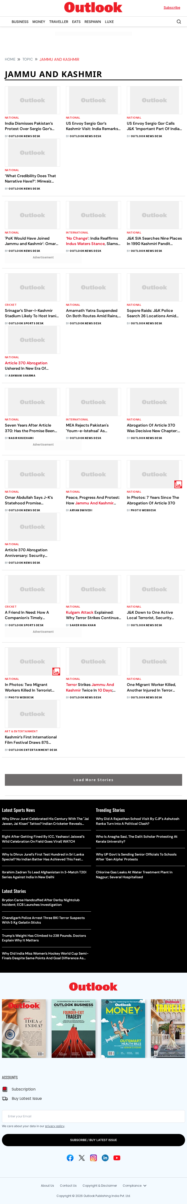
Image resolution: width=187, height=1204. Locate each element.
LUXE (109, 22)
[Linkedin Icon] (105, 1158)
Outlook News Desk (24, 136)
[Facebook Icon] (70, 1158)
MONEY (38, 22)
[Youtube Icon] (117, 1158)
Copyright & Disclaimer (100, 1186)
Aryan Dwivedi (81, 510)
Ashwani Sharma (22, 376)
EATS (76, 22)
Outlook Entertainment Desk (33, 750)
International (77, 233)
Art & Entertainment (21, 731)
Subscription (24, 1089)
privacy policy (54, 1126)
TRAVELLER (58, 22)
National (12, 118)
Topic (27, 59)
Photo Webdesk (143, 510)
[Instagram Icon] (93, 1158)
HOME (10, 59)
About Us (47, 1186)
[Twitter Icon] (82, 1158)
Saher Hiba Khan (83, 625)
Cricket (11, 305)
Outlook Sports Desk (26, 323)
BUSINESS (20, 22)
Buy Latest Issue (27, 1098)
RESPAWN (92, 22)
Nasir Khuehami (21, 438)
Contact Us (68, 1186)
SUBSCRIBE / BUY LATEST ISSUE (93, 1140)
